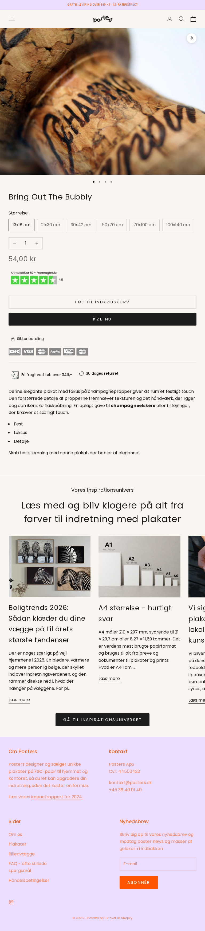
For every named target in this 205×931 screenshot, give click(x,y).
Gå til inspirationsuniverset (102, 719)
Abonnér (138, 882)
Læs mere (19, 700)
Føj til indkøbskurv (102, 302)
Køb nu (102, 319)
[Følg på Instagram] (11, 902)
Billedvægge (22, 854)
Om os (15, 834)
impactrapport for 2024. (57, 797)
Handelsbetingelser (29, 880)
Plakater (17, 844)
